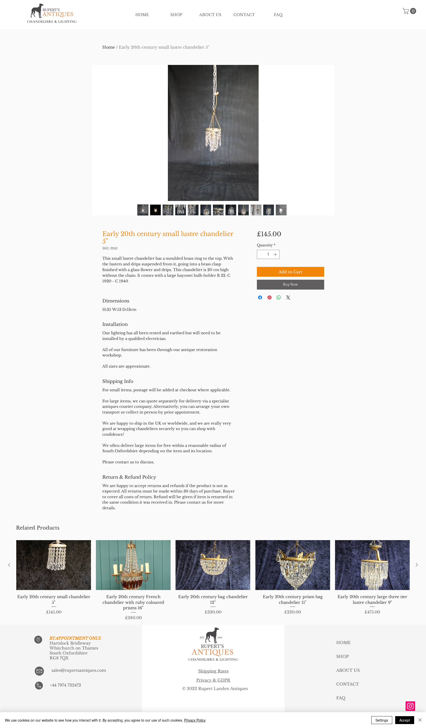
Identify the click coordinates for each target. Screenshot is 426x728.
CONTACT (347, 684)
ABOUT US (348, 670)
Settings (381, 720)
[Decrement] (261, 254)
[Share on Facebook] (260, 297)
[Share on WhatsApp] (279, 297)
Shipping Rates (213, 671)
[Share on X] (288, 297)
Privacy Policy (195, 720)
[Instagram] (410, 706)
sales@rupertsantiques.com (79, 670)
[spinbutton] (268, 254)
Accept (404, 720)
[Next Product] (417, 565)
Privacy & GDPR (213, 680)
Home (108, 47)
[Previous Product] (9, 565)
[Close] (420, 720)
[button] (410, 11)
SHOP (342, 656)
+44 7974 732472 (65, 685)
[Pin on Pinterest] (269, 297)
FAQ (340, 697)
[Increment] (276, 254)
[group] (213, 580)
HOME (343, 642)
